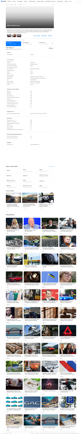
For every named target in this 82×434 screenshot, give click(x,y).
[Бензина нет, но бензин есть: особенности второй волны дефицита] (32, 262)
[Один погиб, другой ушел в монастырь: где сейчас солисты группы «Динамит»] (67, 351)
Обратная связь (55, 433)
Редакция (37, 433)
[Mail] (1, 1)
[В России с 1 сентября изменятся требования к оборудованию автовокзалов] (32, 297)
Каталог (7, 4)
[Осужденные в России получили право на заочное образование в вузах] (50, 315)
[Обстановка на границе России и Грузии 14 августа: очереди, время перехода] (50, 404)
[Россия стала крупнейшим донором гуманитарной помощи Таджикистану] (67, 369)
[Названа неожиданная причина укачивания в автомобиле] (50, 333)
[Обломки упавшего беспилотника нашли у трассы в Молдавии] (14, 422)
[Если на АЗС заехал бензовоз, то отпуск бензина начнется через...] (32, 369)
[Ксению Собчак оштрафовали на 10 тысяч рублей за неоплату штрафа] (50, 297)
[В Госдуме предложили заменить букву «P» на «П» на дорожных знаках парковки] (67, 404)
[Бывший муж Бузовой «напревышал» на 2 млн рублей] (67, 244)
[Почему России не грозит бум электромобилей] (67, 387)
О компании (6, 433)
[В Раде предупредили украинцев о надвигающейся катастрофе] (50, 279)
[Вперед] (52, 43)
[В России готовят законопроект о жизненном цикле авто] (67, 422)
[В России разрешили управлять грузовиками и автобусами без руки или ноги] (14, 369)
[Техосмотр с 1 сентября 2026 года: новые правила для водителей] (67, 226)
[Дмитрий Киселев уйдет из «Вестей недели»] (32, 226)
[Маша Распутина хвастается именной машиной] (14, 226)
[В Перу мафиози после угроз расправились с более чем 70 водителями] (32, 351)
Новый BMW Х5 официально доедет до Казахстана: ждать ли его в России (29, 205)
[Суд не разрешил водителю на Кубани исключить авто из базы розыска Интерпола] (14, 387)
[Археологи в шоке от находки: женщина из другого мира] (32, 387)
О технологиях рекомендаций (64, 433)
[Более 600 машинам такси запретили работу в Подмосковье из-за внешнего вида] (32, 422)
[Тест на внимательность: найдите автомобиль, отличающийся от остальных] (14, 404)
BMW (15, 4)
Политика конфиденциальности (75, 433)
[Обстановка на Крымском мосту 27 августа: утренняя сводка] (14, 333)
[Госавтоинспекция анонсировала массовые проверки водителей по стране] (32, 244)
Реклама (10, 433)
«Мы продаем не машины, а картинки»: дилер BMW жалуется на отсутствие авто (13, 205)
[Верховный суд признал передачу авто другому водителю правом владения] (32, 279)
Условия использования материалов (46, 433)
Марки (11, 4)
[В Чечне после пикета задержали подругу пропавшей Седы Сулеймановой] (67, 279)
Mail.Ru (2, 433)
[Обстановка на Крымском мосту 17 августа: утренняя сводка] (50, 422)
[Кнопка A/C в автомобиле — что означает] (50, 262)
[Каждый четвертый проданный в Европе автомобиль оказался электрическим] (50, 369)
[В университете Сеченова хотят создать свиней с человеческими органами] (14, 351)
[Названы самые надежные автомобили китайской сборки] (14, 279)
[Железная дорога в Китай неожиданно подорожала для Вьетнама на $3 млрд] (67, 262)
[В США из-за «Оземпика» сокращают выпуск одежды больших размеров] (14, 297)
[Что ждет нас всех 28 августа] (50, 387)
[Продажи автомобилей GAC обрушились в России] (32, 404)
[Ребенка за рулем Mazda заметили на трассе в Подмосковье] (14, 262)
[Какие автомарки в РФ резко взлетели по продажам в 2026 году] (50, 351)
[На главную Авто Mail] (4, 1)
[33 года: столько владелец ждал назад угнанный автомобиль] (32, 315)
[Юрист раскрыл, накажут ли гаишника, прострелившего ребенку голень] (67, 315)
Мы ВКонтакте (33, 433)
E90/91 (20, 4)
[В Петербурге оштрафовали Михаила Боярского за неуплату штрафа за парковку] (50, 226)
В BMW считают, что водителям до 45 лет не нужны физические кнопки (46, 205)
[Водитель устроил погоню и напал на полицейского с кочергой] (67, 297)
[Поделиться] (53, 4)
